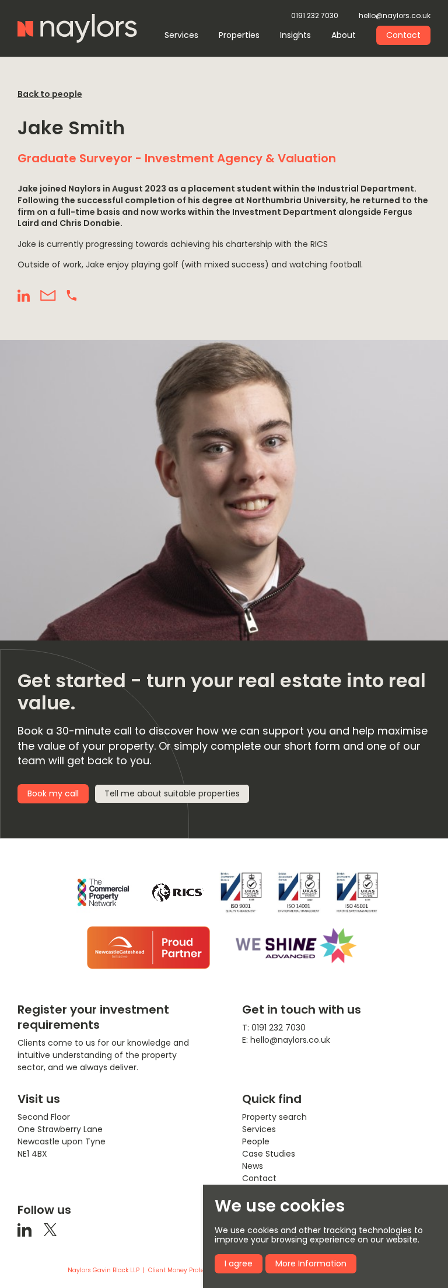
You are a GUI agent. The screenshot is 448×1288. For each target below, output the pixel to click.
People (256, 1141)
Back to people (50, 94)
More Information (310, 1263)
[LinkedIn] (24, 296)
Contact (403, 35)
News (252, 1166)
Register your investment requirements (93, 1017)
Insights (295, 35)
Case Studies (268, 1154)
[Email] (48, 295)
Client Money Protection (183, 1270)
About (343, 35)
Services (181, 35)
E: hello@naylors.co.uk (286, 1040)
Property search (274, 1117)
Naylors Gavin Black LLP (103, 1270)
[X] (50, 1229)
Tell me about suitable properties (172, 793)
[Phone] (71, 295)
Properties (239, 35)
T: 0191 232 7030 (274, 1027)
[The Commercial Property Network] (103, 892)
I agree (239, 1263)
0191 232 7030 (314, 16)
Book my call (53, 793)
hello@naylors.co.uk (394, 16)
